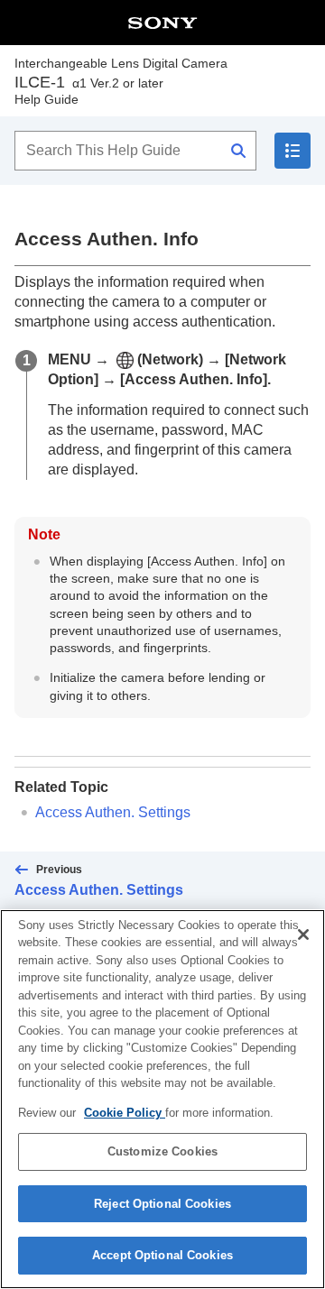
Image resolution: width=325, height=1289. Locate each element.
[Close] (303, 934)
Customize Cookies (162, 1151)
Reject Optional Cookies (162, 1204)
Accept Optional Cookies (162, 1255)
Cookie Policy (124, 1112)
